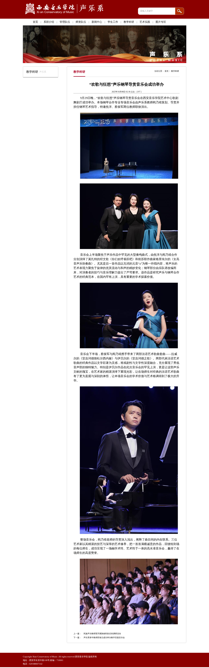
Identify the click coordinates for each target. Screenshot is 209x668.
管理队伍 (65, 21)
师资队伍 (81, 21)
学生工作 (113, 21)
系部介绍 (49, 21)
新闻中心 (97, 21)
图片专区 (161, 21)
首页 (35, 21)
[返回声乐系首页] (65, 14)
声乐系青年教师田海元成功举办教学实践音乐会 (104, 637)
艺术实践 (145, 21)
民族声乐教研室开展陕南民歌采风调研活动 (102, 633)
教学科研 (129, 21)
